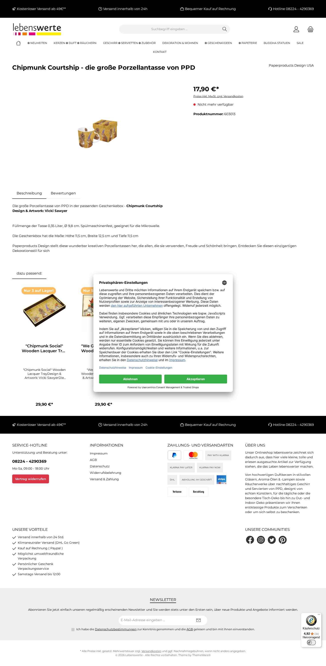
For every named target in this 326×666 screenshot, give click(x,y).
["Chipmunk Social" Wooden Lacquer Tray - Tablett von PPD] (44, 310)
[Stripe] (221, 480)
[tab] (29, 193)
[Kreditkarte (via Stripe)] (193, 455)
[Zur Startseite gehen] (36, 29)
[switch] (311, 642)
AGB (93, 460)
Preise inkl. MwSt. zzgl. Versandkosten (218, 96)
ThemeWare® (201, 655)
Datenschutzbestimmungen (116, 629)
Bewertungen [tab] (63, 193)
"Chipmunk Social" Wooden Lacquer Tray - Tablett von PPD (44, 348)
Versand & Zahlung (104, 479)
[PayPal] (174, 455)
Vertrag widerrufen (30, 479)
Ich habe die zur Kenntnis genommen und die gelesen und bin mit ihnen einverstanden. (165, 629)
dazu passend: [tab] (29, 273)
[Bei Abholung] (198, 492)
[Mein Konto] (296, 29)
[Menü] (319, 615)
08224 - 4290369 (29, 461)
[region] (98, 132)
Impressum (99, 453)
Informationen (106, 445)
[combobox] (169, 29)
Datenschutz (100, 466)
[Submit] (198, 620)
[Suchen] (225, 29)
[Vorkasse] (177, 492)
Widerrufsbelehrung (105, 473)
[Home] (21, 43)
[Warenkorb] (309, 29)
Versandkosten (151, 651)
